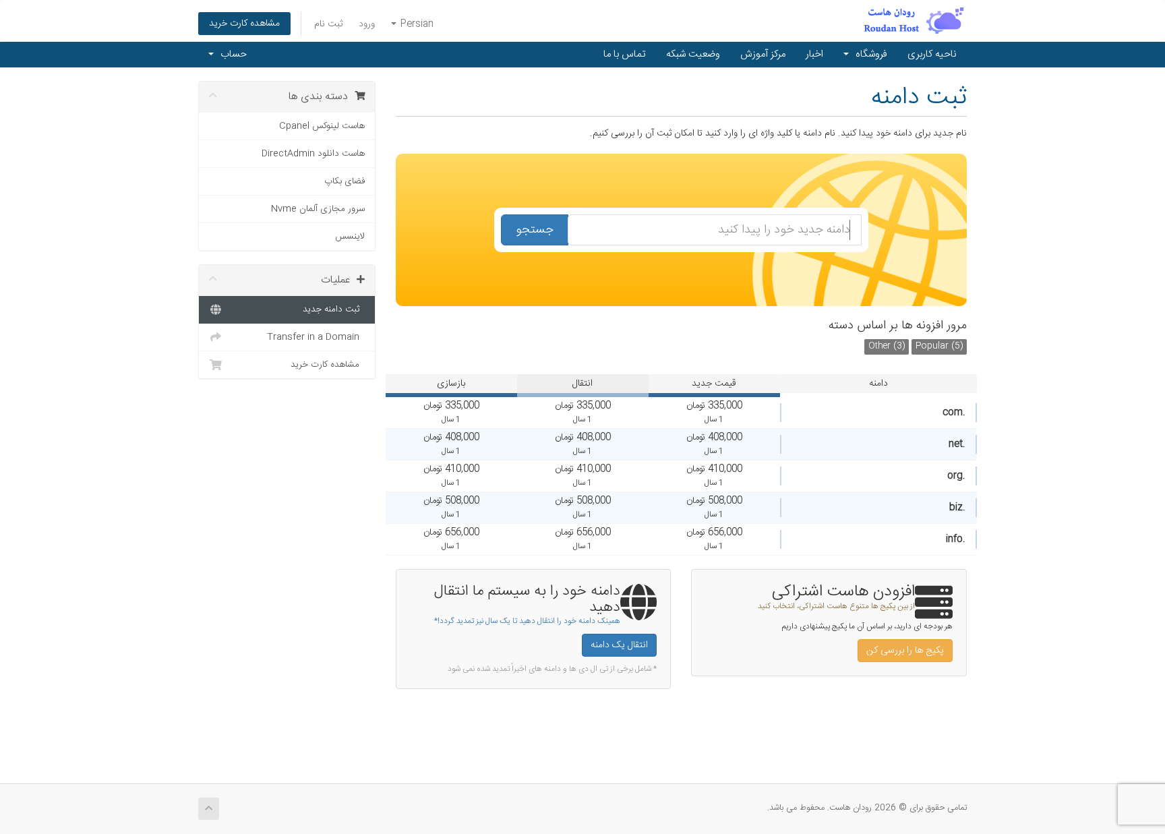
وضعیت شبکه (693, 54)
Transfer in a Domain (316, 337)
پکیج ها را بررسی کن (905, 651)
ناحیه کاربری (932, 54)
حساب (231, 54)
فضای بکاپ (344, 181)
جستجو (535, 230)
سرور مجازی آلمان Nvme (318, 209)
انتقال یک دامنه (619, 645)
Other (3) (886, 346)
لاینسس (350, 236)
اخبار (814, 54)
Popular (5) (939, 346)
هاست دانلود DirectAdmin (313, 153)
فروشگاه (868, 54)
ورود (367, 24)
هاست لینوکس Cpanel (322, 126)
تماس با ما (624, 54)
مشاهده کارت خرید (244, 24)
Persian (416, 24)
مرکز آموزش (762, 54)
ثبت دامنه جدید (334, 309)
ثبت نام (328, 24)
